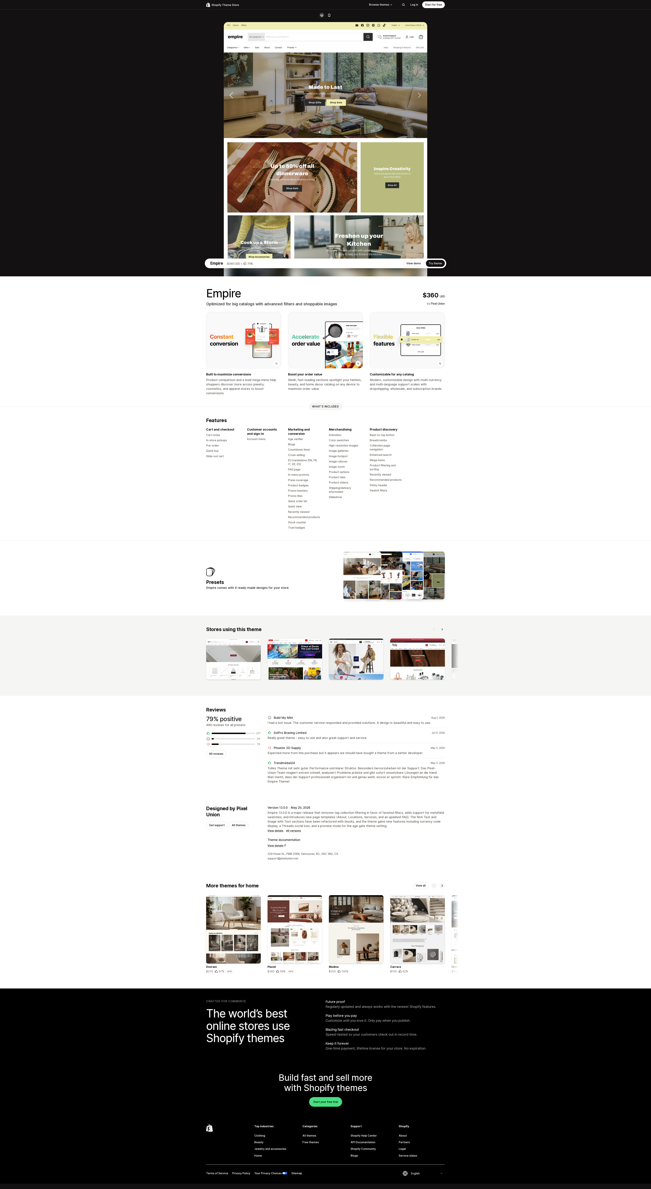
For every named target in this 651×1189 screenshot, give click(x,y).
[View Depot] (383, 575)
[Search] (403, 4)
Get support (217, 825)
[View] (233, 660)
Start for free (433, 4)
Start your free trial (325, 1102)
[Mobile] (329, 15)
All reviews (216, 753)
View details (275, 830)
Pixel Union (438, 303)
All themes (238, 825)
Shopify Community (363, 1148)
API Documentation (363, 1142)
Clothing (259, 1135)
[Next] (442, 629)
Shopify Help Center (364, 1135)
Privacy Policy (241, 1173)
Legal (402, 1148)
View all (421, 885)
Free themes (310, 1142)
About (403, 1135)
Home (258, 1155)
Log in (414, 4)
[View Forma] (362, 575)
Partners (404, 1142)
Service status (408, 1155)
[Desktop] (321, 15)
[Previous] (434, 629)
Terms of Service (217, 1173)
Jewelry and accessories (270, 1148)
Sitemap (296, 1173)
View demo (413, 263)
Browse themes (379, 4)
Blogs (354, 1155)
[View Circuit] (404, 575)
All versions (293, 830)
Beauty (258, 1142)
